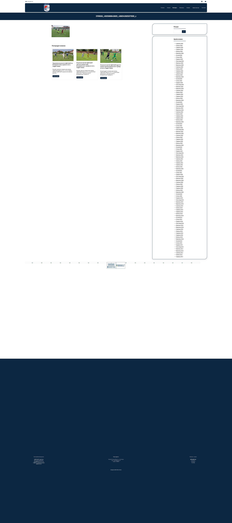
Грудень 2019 (179, 198)
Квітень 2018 (179, 237)
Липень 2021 (179, 160)
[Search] (184, 31)
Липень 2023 (179, 113)
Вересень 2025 (180, 65)
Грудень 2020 (179, 174)
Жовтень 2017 (179, 248)
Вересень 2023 (180, 110)
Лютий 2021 (179, 170)
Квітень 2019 (179, 213)
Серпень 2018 (179, 229)
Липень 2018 (179, 231)
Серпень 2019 (179, 205)
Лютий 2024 (179, 102)
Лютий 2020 (179, 194)
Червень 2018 (179, 233)
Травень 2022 (179, 141)
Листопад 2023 (180, 106)
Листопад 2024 (180, 84)
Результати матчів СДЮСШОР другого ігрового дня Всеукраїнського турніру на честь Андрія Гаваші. (110, 66)
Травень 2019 (179, 211)
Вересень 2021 (180, 157)
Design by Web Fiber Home (116, 469)
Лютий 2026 (179, 55)
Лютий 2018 (179, 241)
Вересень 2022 (180, 133)
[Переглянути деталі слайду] (31, 307)
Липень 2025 (179, 69)
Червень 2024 (179, 94)
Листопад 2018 (180, 223)
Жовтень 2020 (179, 178)
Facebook (193, 461)
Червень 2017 (179, 256)
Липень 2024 (179, 92)
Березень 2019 (180, 215)
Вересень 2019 (180, 203)
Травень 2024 (179, 96)
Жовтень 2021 (179, 155)
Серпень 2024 (179, 90)
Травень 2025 (179, 72)
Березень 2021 (180, 168)
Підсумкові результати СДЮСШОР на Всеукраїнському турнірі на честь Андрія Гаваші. (63, 65)
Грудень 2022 (179, 127)
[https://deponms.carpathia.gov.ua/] (96, 265)
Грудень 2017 (179, 244)
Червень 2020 (179, 186)
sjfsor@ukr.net (30, 1)
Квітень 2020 (179, 190)
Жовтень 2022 (179, 131)
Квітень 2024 (179, 98)
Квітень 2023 (179, 119)
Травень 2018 (179, 235)
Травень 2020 (179, 188)
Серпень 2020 (179, 182)
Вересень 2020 (180, 180)
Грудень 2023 (179, 104)
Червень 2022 (179, 139)
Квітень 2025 (179, 74)
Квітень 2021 (179, 166)
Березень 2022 (180, 145)
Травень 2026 (179, 49)
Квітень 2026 (179, 51)
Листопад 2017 (180, 246)
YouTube (193, 462)
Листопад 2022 (180, 129)
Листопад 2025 (180, 61)
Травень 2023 (179, 117)
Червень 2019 (179, 209)
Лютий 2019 (179, 217)
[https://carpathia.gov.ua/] (78, 307)
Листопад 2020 (180, 176)
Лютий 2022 (179, 147)
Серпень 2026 (179, 43)
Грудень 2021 (179, 151)
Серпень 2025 (179, 67)
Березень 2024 (180, 100)
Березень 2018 (180, 239)
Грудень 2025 (179, 59)
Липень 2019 (179, 207)
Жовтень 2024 (179, 86)
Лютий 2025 (179, 78)
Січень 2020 (179, 196)
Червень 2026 (179, 47)
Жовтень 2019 (179, 201)
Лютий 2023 (179, 123)
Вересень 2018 (180, 227)
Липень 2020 (179, 184)
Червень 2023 (179, 115)
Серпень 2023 (179, 112)
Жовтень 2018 (179, 225)
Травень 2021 (179, 164)
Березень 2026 (180, 53)
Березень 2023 (180, 121)
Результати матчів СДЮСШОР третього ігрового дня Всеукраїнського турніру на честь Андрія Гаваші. (85, 65)
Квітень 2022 (179, 143)
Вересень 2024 (180, 88)
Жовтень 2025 (179, 63)
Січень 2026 (179, 57)
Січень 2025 (179, 80)
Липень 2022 (179, 137)
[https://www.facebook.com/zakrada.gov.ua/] (87, 265)
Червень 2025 (179, 71)
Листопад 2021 (180, 153)
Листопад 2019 (180, 200)
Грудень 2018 (179, 221)
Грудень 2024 (179, 82)
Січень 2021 (179, 172)
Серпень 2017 (179, 252)
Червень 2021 (179, 162)
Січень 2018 (179, 243)
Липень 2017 (179, 254)
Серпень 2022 (179, 135)
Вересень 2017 (180, 250)
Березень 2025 (180, 76)
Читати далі (56, 76)
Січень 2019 (179, 219)
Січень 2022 (179, 149)
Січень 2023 (179, 125)
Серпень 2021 (179, 158)
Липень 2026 (179, 45)
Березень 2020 (180, 192)
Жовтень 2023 (179, 108)
